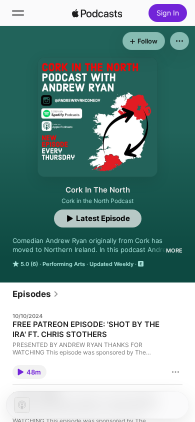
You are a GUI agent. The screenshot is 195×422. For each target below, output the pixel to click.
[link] (35, 294)
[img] (97, 13)
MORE (174, 250)
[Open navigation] (18, 13)
